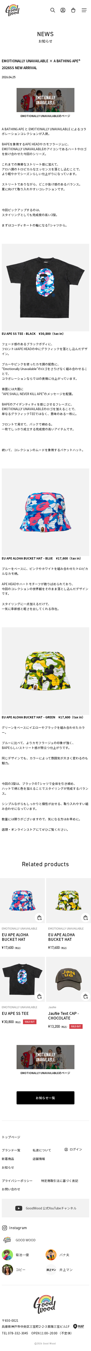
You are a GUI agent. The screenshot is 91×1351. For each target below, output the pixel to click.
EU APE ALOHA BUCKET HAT (15, 937)
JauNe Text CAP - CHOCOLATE (63, 1015)
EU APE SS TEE (15, 1013)
